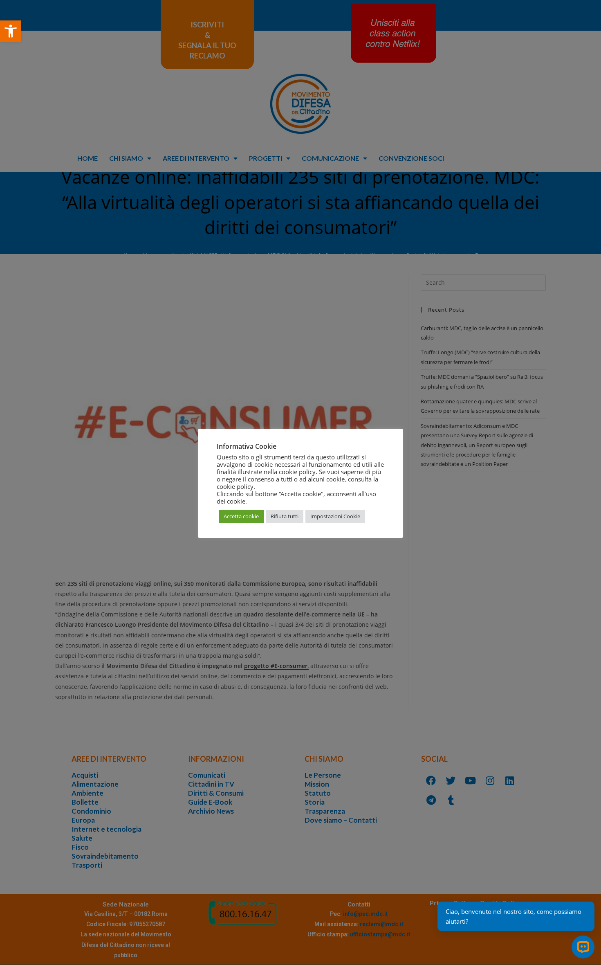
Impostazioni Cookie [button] (335, 516)
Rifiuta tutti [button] (284, 516)
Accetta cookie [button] (241, 516)
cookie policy (235, 486)
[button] (10, 31)
